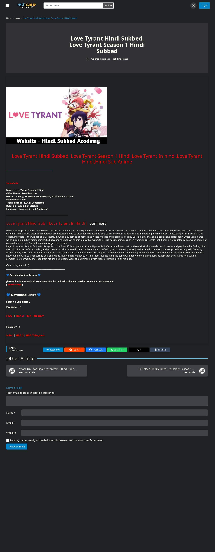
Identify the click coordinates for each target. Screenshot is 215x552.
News (17, 18)
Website (11, 433)
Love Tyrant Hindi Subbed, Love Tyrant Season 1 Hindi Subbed (50, 18)
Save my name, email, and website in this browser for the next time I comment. (56, 440)
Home (9, 18)
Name (10, 412)
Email (10, 422)
